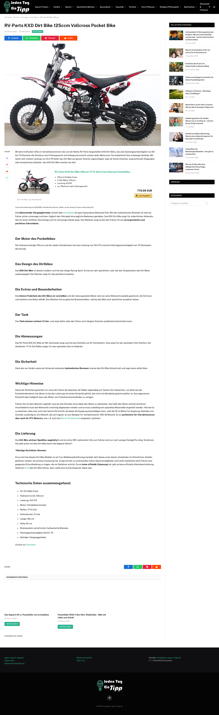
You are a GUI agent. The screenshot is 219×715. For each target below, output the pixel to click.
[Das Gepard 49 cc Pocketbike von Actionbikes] (29, 597)
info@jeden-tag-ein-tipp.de (169, 658)
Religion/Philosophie (169, 7)
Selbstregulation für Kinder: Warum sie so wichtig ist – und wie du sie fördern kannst (199, 120)
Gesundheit (105, 7)
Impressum (9, 660)
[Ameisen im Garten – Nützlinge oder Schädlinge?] (176, 94)
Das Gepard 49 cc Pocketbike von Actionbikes (26, 615)
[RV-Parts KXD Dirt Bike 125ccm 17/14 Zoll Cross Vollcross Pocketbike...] (34, 182)
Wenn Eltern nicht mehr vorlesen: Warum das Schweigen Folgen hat (199, 106)
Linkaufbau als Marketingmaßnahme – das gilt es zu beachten (199, 151)
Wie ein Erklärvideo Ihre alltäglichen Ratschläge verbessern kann (195, 166)
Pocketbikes (34, 17)
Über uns (81, 660)
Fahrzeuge (24, 17)
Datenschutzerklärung (14, 663)
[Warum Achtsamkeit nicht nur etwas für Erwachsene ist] (176, 53)
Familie (56, 7)
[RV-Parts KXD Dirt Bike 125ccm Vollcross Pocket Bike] (82, 95)
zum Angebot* (144, 196)
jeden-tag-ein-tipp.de (14, 658)
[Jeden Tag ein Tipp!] (16, 7)
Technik (132, 7)
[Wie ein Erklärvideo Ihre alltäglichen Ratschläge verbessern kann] (176, 167)
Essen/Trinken (41, 7)
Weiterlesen (12, 624)
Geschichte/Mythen (86, 7)
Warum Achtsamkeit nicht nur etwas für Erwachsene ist (197, 51)
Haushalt (120, 7)
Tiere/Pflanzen (148, 7)
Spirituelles (189, 7)
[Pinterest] (7, 164)
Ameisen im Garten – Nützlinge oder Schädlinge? (198, 92)
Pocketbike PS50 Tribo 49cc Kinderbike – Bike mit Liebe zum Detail (82, 616)
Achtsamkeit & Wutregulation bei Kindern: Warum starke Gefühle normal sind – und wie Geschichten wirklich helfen (199, 36)
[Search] (214, 7)
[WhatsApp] (7, 177)
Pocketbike (37, 31)
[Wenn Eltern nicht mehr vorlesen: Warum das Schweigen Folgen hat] (176, 108)
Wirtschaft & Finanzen (204, 7)
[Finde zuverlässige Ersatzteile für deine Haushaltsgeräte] (176, 80)
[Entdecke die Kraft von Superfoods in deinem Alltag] (176, 67)
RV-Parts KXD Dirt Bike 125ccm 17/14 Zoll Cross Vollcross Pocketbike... (93, 171)
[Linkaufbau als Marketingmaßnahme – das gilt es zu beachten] (176, 152)
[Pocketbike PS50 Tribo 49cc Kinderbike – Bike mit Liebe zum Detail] (83, 597)
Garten (68, 7)
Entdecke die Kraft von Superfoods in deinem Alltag (197, 65)
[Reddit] (7, 171)
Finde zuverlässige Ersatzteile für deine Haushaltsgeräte (199, 78)
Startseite (8, 17)
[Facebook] (7, 158)
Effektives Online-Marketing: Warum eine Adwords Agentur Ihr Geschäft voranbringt (199, 136)
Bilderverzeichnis (84, 658)
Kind (27, 468)
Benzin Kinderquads (70, 418)
